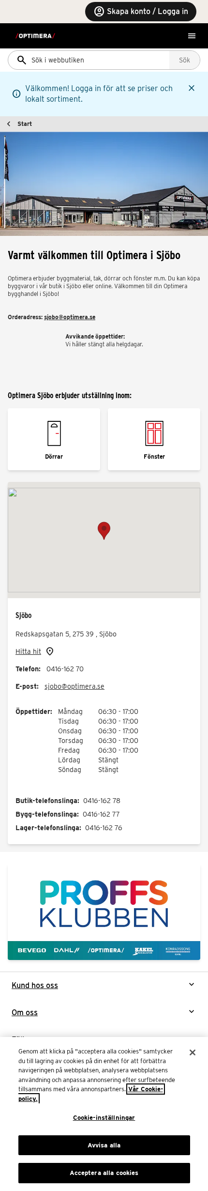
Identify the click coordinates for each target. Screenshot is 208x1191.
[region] (104, 1114)
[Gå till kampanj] (104, 912)
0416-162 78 (101, 800)
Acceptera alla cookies (104, 1172)
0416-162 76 (103, 828)
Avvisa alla (104, 1145)
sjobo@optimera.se (69, 317)
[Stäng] (192, 1052)
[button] (104, 531)
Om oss (25, 1012)
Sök (184, 60)
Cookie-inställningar (104, 1117)
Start (24, 123)
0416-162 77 (101, 814)
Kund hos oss (35, 985)
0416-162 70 (65, 669)
